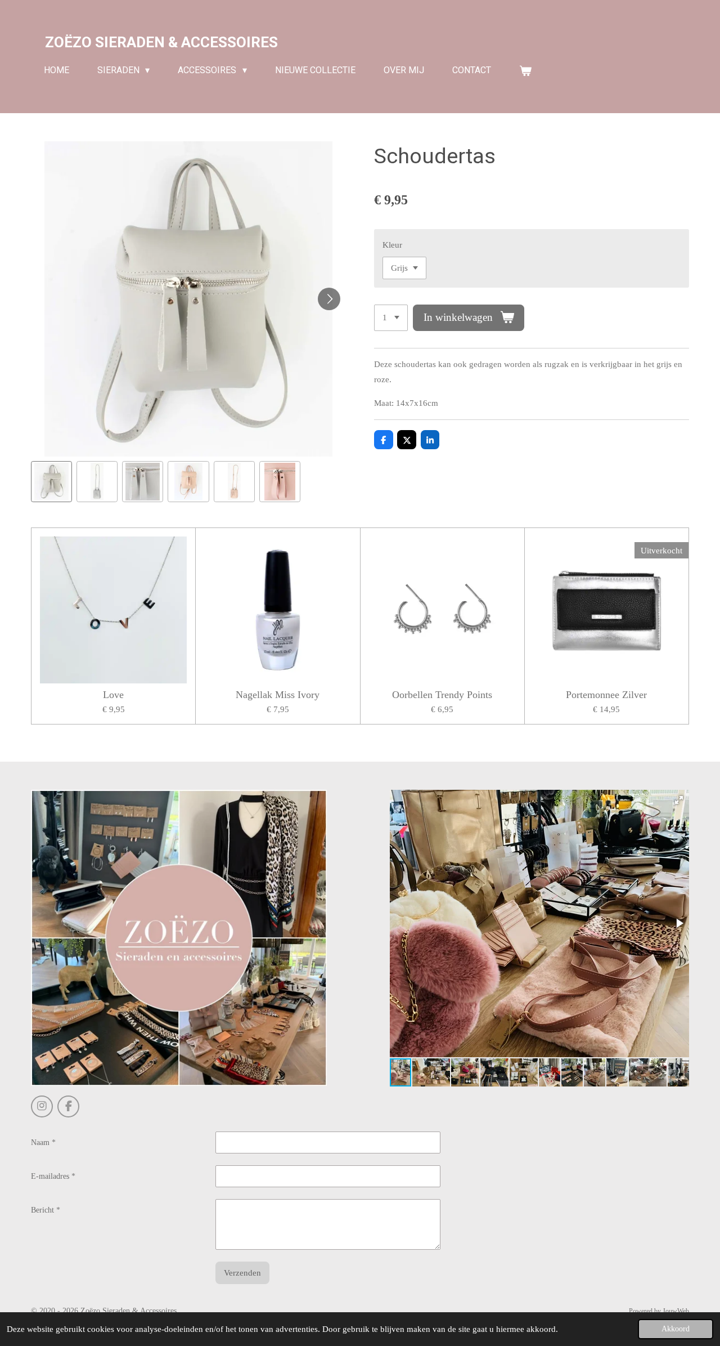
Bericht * (45, 1210)
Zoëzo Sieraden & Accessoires (161, 42)
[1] (391, 318)
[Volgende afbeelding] (329, 299)
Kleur (392, 244)
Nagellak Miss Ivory (278, 694)
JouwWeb (676, 1311)
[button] (51, 481)
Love (113, 694)
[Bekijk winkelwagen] (525, 70)
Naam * (43, 1142)
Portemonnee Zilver (606, 694)
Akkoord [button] (676, 1329)
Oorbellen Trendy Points (442, 694)
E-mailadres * (53, 1176)
